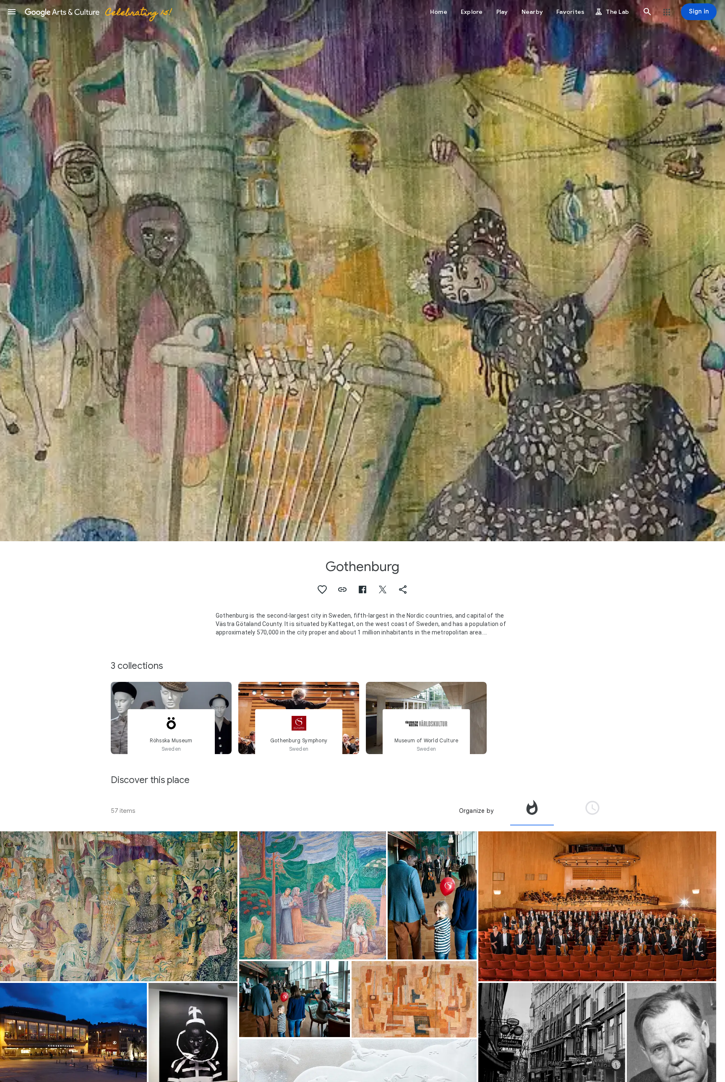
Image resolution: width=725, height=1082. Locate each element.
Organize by (476, 811)
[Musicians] (414, 999)
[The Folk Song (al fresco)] (312, 895)
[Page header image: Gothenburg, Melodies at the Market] (362, 270)
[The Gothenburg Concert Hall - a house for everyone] (294, 999)
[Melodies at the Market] (118, 906)
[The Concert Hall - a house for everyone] (432, 895)
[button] (12, 12)
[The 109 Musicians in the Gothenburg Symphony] (597, 906)
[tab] (532, 810)
